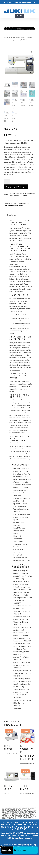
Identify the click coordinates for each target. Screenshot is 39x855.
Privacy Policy (29, 844)
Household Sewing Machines (22, 37)
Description (11, 215)
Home (6, 37)
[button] (32, 52)
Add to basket (16, 187)
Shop (10, 37)
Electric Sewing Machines (12, 40)
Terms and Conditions (12, 844)
